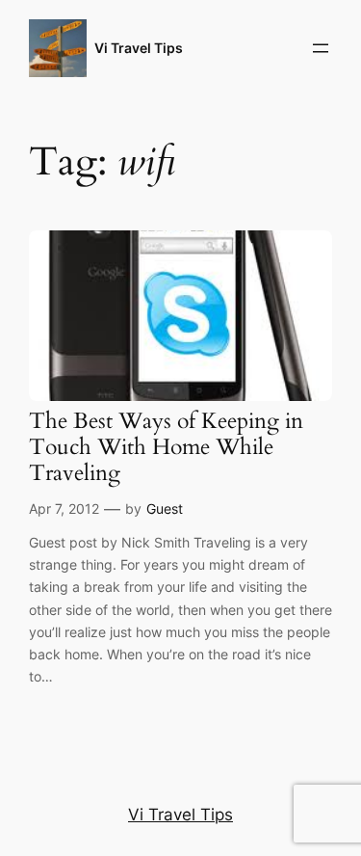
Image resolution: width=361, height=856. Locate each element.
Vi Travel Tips (138, 48)
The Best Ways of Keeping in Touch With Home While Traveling (166, 448)
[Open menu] (320, 48)
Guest (164, 508)
